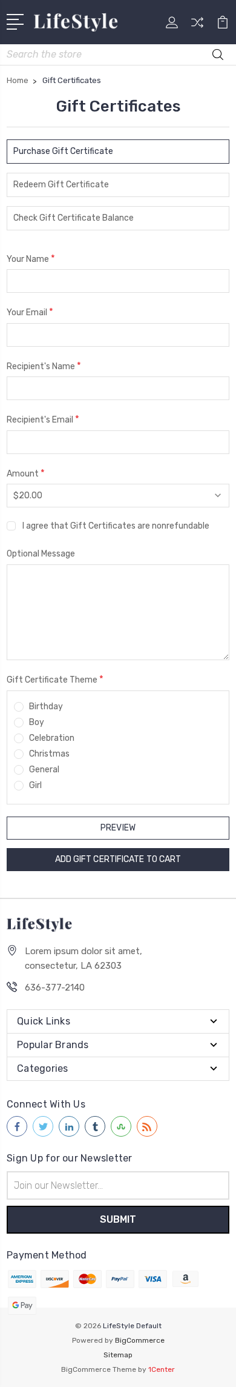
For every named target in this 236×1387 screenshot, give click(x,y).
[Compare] (197, 26)
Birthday (46, 706)
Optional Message (41, 554)
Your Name (31, 258)
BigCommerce (140, 1340)
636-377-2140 (55, 987)
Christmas (49, 754)
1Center (161, 1369)
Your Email (30, 312)
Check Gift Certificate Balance (73, 218)
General (44, 769)
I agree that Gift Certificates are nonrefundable (115, 526)
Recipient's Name (44, 366)
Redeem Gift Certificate (61, 184)
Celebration (51, 738)
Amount (26, 473)
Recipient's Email (43, 419)
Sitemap (118, 1355)
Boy (36, 722)
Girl (35, 785)
